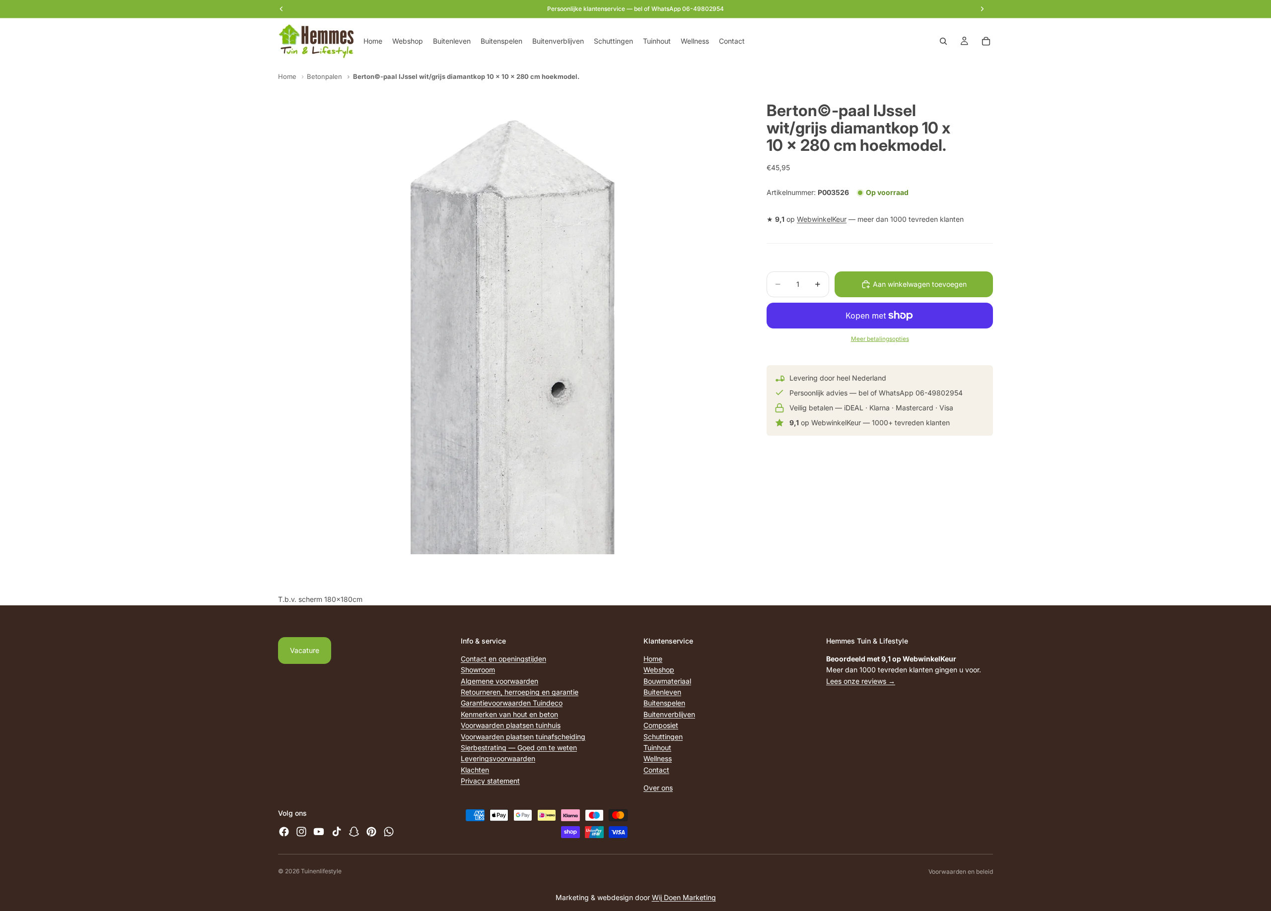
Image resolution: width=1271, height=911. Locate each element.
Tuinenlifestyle (321, 871)
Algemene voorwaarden (499, 681)
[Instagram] (301, 832)
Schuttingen (663, 736)
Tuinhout (657, 747)
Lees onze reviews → (860, 681)
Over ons (658, 787)
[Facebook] (284, 832)
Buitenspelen (664, 703)
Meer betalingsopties (880, 338)
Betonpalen (324, 76)
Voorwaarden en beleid (960, 871)
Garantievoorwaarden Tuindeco (512, 703)
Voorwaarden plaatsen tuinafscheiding (523, 736)
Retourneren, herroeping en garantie (519, 692)
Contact (656, 770)
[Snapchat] (354, 832)
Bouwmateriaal (667, 681)
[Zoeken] (943, 41)
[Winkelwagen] (986, 41)
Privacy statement (490, 781)
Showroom (478, 669)
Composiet (660, 725)
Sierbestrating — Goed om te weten (519, 747)
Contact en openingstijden (503, 658)
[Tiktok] (337, 832)
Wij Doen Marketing (684, 897)
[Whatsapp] (389, 832)
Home (287, 76)
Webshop (658, 669)
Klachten (475, 770)
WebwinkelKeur (822, 219)
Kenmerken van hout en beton (509, 714)
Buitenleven (662, 692)
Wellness (657, 758)
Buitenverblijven (669, 714)
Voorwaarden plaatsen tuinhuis (511, 725)
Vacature (304, 650)
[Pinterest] (371, 832)
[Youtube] (319, 832)
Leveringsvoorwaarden (498, 758)
